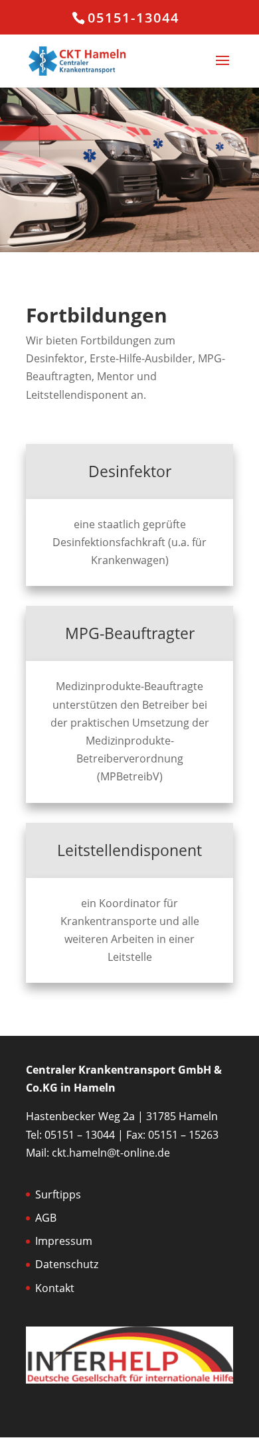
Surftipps (58, 1194)
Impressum (63, 1241)
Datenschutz (66, 1264)
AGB (45, 1217)
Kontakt (54, 1288)
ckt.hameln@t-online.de (111, 1152)
